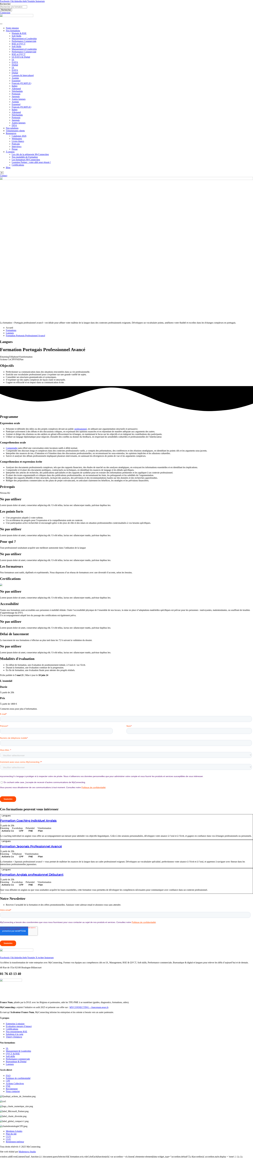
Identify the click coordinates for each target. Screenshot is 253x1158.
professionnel (80, 429)
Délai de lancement (14, 634)
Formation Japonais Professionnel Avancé (31, 846)
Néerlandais (17, 91)
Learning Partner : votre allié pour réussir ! (31, 162)
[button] (126, 499)
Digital (15, 65)
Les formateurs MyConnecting (26, 159)
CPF (21, 830)
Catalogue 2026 (19, 136)
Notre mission (12, 28)
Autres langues (18, 99)
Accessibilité (9, 604)
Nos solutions (12, 128)
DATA (15, 62)
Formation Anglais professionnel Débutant (31, 874)
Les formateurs (11, 566)
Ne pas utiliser (11, 499)
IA (13, 59)
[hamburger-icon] (1, 23)
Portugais (16, 94)
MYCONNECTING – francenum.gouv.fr (89, 1007)
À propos (10, 151)
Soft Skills (16, 36)
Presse (15, 149)
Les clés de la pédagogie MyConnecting (30, 154)
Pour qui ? (8, 541)
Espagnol (16, 80)
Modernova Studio (27, 1151)
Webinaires (17, 138)
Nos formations (13, 30)
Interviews (16, 146)
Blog (8, 167)
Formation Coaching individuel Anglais (28, 820)
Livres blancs (18, 141)
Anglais (15, 78)
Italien (14, 86)
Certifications (18, 165)
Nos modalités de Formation (25, 157)
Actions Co (8, 830)
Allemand (16, 88)
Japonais (16, 96)
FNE (31, 830)
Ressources (11, 133)
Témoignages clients (15, 130)
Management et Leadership (24, 38)
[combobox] (13, 6)
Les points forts (11, 511)
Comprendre (12, 448)
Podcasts (16, 144)
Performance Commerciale (24, 41)
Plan (40, 830)
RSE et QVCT (18, 44)
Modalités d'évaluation (17, 659)
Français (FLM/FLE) (21, 83)
